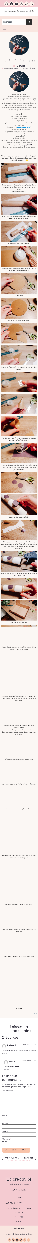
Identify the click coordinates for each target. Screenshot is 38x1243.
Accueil (19, 1198)
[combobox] (14, 22)
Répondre (4, 1053)
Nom (4, 1115)
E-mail (5, 1123)
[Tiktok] (26, 3)
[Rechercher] (29, 22)
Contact (19, 1221)
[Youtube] (16, 3)
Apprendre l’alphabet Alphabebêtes (13, 1203)
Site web (5, 1131)
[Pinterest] (11, 3)
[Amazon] (21, 3)
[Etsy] (31, 3)
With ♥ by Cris (19, 1228)
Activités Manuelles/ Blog (19, 1208)
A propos (19, 1217)
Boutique (19, 1212)
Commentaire (7, 1090)
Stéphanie (10, 1045)
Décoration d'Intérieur (29, 68)
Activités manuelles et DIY (12, 68)
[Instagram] (6, 3)
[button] (4, 29)
